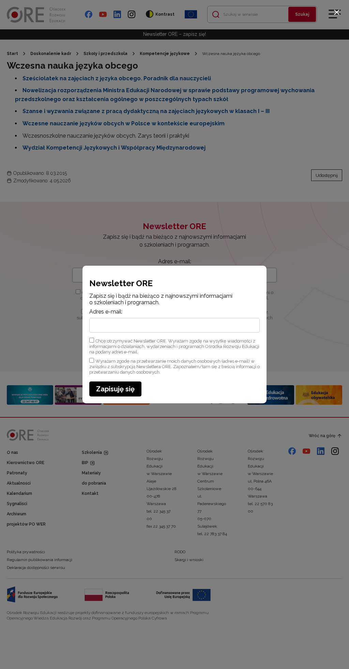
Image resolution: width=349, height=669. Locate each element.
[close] (336, 12)
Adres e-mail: (105, 312)
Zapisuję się (115, 389)
